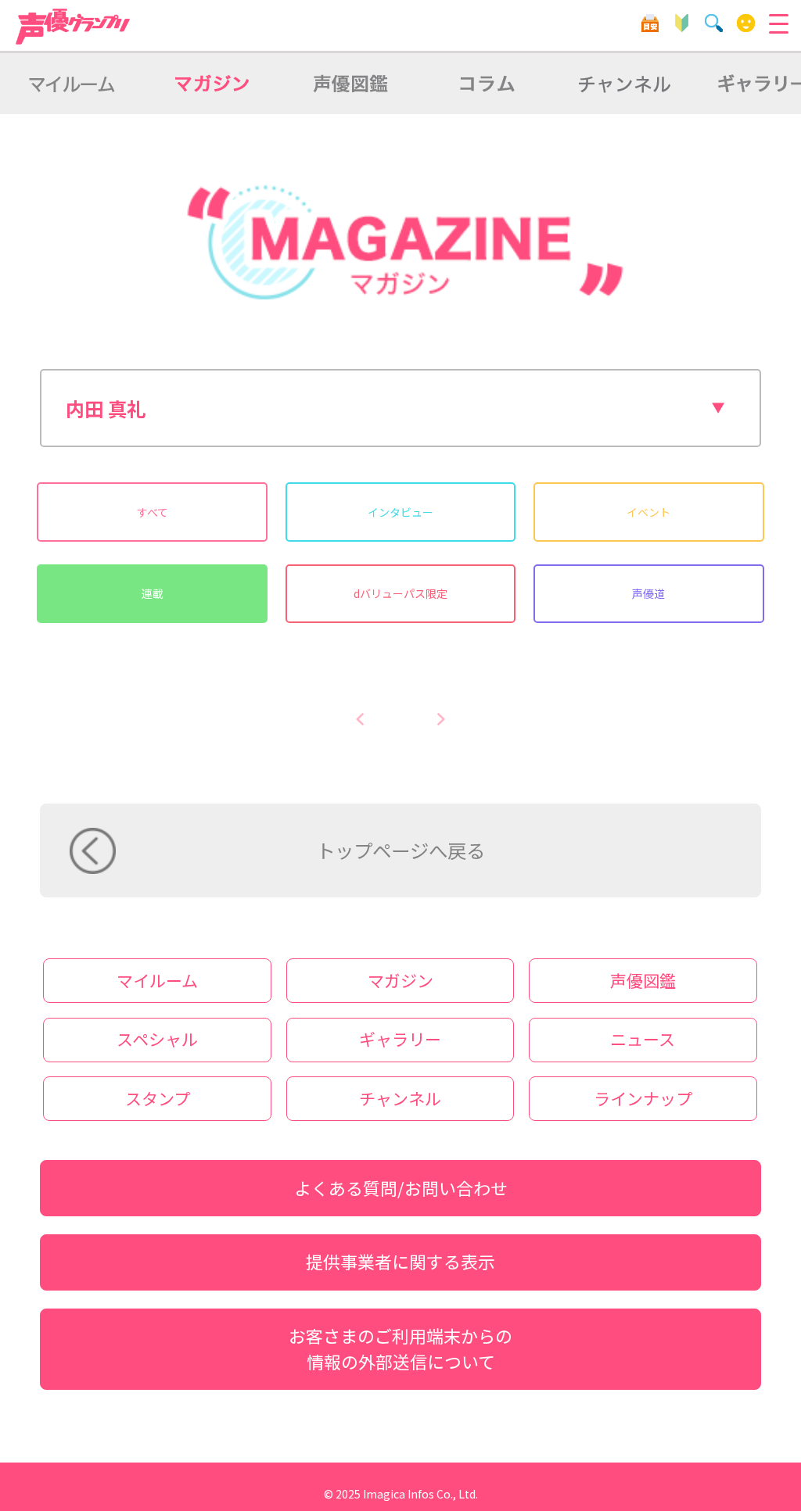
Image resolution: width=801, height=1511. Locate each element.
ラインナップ (643, 1098)
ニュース (642, 1039)
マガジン (400, 980)
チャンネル (400, 1098)
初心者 (682, 23)
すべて (152, 512)
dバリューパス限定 (400, 593)
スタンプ (157, 1098)
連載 (152, 593)
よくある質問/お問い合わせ (401, 1188)
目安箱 (650, 23)
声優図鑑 (643, 980)
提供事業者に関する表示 (400, 1261)
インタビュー (400, 512)
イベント (648, 512)
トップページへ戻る (400, 850)
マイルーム (746, 23)
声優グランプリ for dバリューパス (73, 27)
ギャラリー (400, 1039)
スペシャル (157, 1039)
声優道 (648, 593)
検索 (714, 23)
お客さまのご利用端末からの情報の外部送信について (400, 1348)
